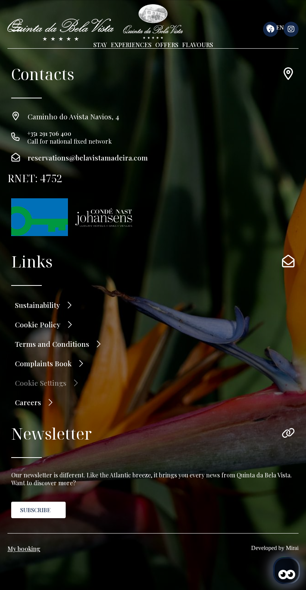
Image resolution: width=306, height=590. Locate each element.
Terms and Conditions (52, 344)
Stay (100, 45)
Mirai (292, 548)
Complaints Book (43, 363)
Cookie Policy (37, 324)
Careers (28, 402)
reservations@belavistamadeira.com (88, 157)
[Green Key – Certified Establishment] (39, 217)
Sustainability (37, 305)
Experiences (131, 45)
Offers (166, 45)
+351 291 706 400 (49, 133)
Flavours (197, 45)
